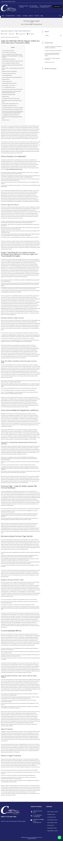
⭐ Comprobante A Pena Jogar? (9, 87)
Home (3, 15)
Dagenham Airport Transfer (52, 830)
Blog (42, 15)
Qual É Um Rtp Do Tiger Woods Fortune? (10, 103)
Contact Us (36, 15)
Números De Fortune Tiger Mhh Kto (10, 71)
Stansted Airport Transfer (52, 822)
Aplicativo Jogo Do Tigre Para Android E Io (16, 31)
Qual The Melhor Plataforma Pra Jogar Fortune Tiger (13, 61)
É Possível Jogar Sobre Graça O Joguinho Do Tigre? (12, 109)
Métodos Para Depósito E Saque (9, 94)
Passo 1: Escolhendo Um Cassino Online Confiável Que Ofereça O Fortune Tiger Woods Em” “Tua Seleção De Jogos (12, 56)
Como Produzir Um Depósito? (8, 50)
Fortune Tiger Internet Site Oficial (9, 52)
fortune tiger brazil (21, 33)
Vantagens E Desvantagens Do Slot (9, 105)
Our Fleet (25, 15)
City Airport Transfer (51, 814)
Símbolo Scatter (6, 96)
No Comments (31, 33)
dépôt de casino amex (50, 62)
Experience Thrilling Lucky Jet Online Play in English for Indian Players (53, 47)
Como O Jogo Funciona (7, 81)
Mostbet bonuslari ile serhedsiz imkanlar (53, 50)
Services (19, 15)
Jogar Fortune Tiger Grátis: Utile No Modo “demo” (12, 77)
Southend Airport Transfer (52, 819)
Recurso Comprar (6, 120)
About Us (31, 15)
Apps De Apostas (6, 79)
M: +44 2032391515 (37, 815)
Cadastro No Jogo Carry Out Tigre (9, 73)
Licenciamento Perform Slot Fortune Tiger (11, 98)
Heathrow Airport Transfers (52, 811)
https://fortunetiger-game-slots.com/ (14, 169)
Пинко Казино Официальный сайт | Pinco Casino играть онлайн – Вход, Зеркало (52, 54)
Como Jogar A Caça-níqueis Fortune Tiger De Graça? (13, 89)
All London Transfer (10, 15)
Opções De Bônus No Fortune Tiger (10, 83)
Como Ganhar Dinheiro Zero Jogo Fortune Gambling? (13, 107)
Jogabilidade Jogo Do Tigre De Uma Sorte (11, 114)
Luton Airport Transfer (51, 817)
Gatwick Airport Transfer (52, 828)
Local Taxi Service (50, 825)
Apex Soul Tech (39, 837)
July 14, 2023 (4, 33)
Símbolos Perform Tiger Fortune (9, 59)
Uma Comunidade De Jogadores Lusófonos (11, 63)
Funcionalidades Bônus (7, 75)
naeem (13, 33)
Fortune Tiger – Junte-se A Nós (9, 85)
